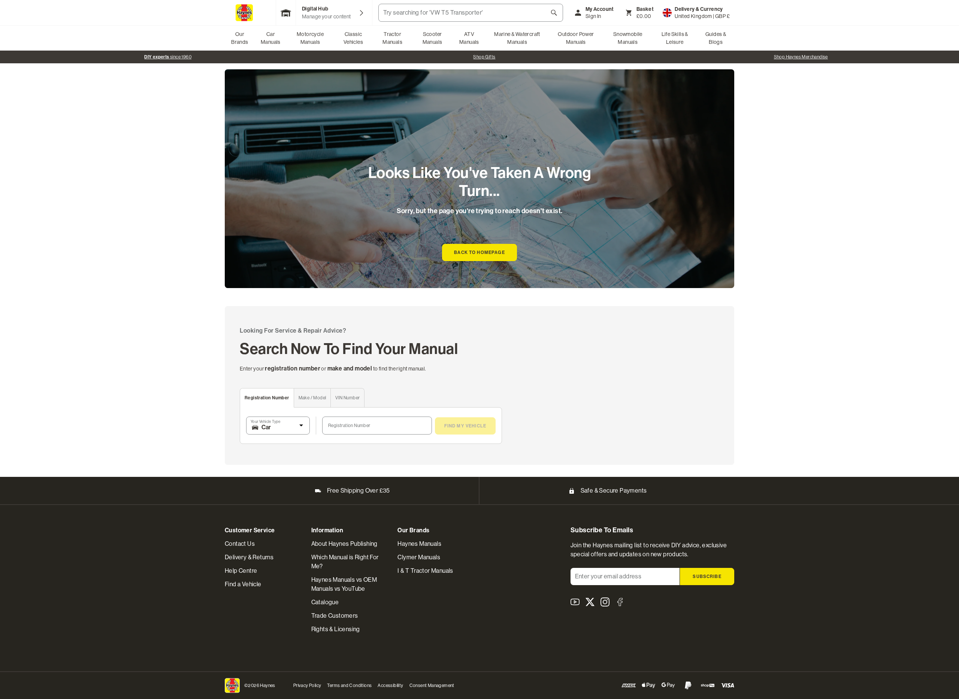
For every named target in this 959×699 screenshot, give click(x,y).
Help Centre (241, 570)
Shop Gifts (484, 57)
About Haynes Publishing (344, 543)
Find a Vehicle (243, 584)
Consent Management (431, 685)
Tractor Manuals (392, 38)
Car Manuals (271, 38)
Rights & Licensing (335, 629)
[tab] (267, 398)
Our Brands (239, 38)
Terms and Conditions (349, 685)
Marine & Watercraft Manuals (517, 38)
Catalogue (325, 602)
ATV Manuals (469, 38)
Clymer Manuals (418, 557)
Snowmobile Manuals (627, 38)
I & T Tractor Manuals (425, 570)
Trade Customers (334, 615)
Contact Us (240, 543)
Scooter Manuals (432, 38)
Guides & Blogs (715, 38)
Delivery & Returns (249, 557)
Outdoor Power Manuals (576, 38)
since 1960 (167, 57)
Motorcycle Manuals (310, 38)
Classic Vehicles (353, 38)
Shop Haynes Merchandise (801, 57)
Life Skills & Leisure (675, 38)
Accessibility (390, 685)
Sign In (593, 16)
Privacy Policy (307, 685)
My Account (600, 9)
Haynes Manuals (419, 543)
